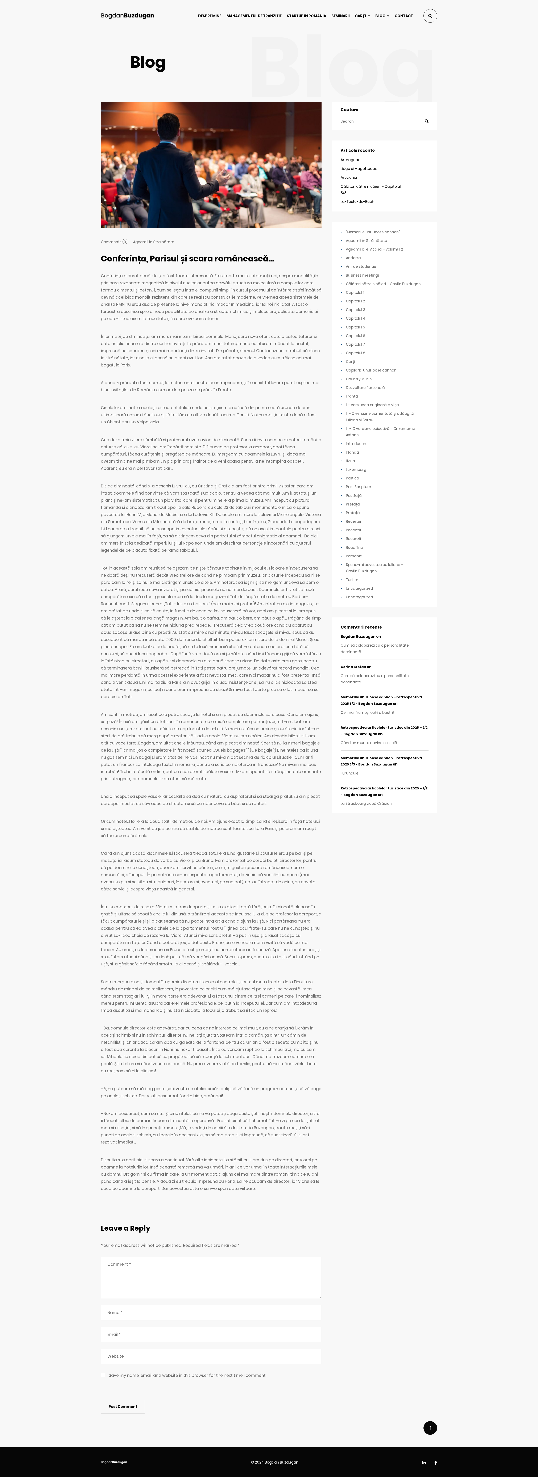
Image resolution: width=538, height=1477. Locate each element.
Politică (352, 478)
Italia (350, 460)
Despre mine (209, 15)
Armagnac (350, 159)
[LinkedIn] (424, 1463)
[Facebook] (435, 1463)
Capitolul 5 (355, 327)
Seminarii (340, 15)
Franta (352, 396)
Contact (404, 15)
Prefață (353, 504)
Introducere (357, 443)
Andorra (353, 257)
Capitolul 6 (355, 335)
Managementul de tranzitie (254, 15)
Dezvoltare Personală (365, 387)
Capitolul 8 (355, 353)
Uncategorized (359, 588)
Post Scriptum (358, 486)
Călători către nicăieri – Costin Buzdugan (383, 283)
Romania (354, 556)
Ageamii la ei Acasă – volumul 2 (374, 249)
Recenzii (353, 521)
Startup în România (306, 15)
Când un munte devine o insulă (369, 742)
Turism (352, 579)
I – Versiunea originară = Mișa (372, 404)
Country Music (359, 379)
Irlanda (352, 452)
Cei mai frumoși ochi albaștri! (367, 712)
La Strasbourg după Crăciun (366, 803)
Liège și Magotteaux (359, 168)
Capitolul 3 (355, 309)
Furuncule (350, 773)
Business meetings (363, 275)
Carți (360, 15)
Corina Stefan (353, 666)
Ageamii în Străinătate (153, 241)
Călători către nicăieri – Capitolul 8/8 (371, 189)
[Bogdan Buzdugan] (127, 15)
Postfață (354, 495)
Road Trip (354, 547)
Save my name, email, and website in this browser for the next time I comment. (187, 1375)
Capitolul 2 (355, 301)
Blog (380, 15)
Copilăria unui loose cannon (371, 370)
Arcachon (350, 177)
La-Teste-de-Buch (357, 201)
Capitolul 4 (355, 318)
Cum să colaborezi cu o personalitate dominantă (375, 648)
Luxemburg (356, 469)
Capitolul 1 (355, 292)
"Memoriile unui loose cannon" (373, 232)
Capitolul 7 (355, 344)
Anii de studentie (361, 266)
